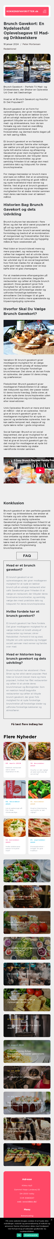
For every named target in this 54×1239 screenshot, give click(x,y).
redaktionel (10, 49)
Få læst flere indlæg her (27, 724)
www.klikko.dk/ (29, 1202)
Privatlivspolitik (31, 1235)
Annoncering (27, 1216)
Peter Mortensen (31, 44)
